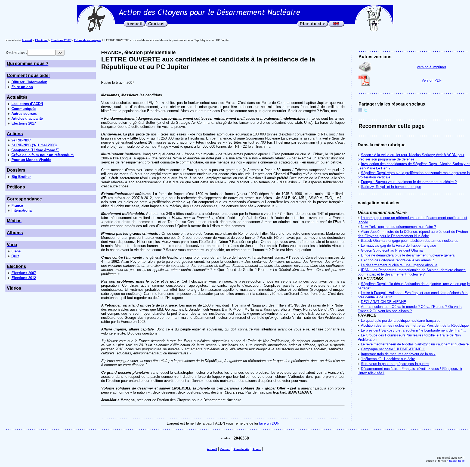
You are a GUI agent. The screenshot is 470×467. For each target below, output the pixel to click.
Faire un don (22, 87)
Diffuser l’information (29, 82)
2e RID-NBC (21, 140)
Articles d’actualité (27, 118)
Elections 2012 (23, 278)
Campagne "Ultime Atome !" (35, 150)
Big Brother (21, 177)
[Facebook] (360, 111)
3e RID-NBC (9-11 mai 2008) (34, 145)
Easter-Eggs (456, 460)
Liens (16, 251)
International (22, 210)
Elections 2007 (23, 273)
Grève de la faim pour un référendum (42, 155)
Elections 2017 (23, 123)
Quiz (15, 256)
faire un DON (269, 423)
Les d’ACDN (27, 104)
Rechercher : (16, 52)
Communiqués (23, 109)
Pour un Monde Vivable (31, 160)
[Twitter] (366, 111)
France (17, 205)
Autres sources (24, 114)
